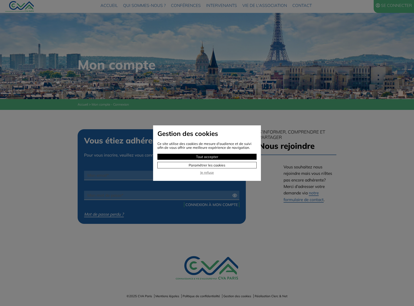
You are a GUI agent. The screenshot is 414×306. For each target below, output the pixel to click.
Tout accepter (207, 157)
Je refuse (207, 173)
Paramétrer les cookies (207, 165)
